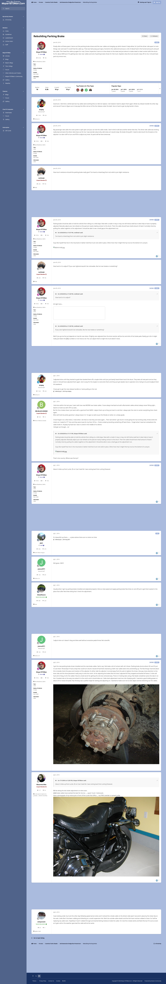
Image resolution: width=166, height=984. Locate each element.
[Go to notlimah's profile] (90, 90)
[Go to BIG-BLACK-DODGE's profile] (41, 405)
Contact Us (51, 981)
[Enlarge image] (61, 451)
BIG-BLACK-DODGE (41, 411)
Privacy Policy (42, 981)
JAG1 (41, 543)
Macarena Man (41, 784)
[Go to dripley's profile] (82, 90)
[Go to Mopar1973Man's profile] (41, 46)
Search (7, 8)
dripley (41, 110)
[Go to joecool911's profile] (86, 90)
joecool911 (41, 569)
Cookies (58, 981)
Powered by (153, 981)
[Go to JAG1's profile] (41, 537)
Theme (34, 981)
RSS (64, 981)
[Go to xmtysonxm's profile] (41, 915)
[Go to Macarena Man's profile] (41, 778)
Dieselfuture (41, 595)
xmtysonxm (41, 922)
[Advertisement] (96, 19)
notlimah (41, 178)
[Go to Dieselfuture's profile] (41, 588)
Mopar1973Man (41, 52)
